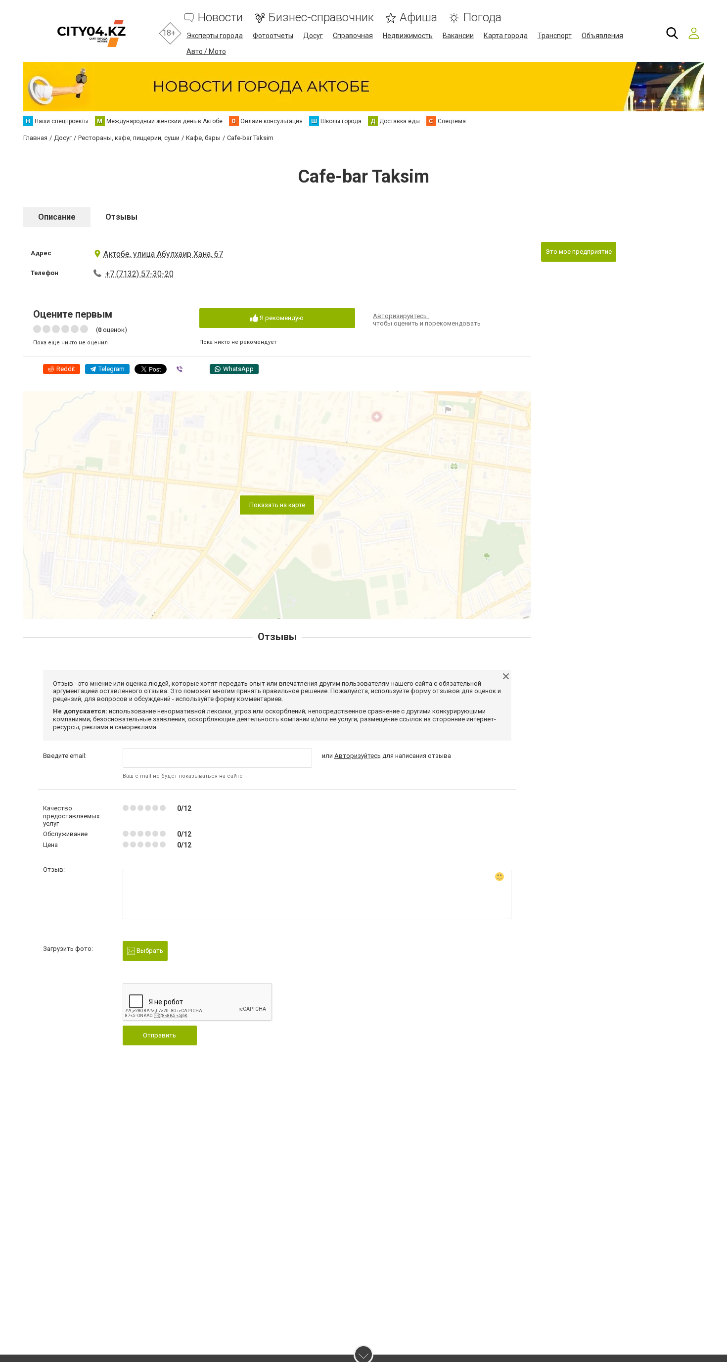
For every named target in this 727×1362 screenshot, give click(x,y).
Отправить (159, 1035)
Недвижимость (408, 36)
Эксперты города (214, 36)
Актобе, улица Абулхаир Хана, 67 (163, 254)
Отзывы (121, 217)
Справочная (353, 36)
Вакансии (458, 36)
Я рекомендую (281, 318)
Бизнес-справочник (321, 17)
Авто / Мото (206, 51)
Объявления (602, 36)
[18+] (91, 33)
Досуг (313, 36)
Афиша (418, 17)
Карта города (506, 36)
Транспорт (555, 36)
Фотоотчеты (273, 36)
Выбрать (149, 950)
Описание (57, 217)
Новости (220, 17)
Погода (482, 17)
